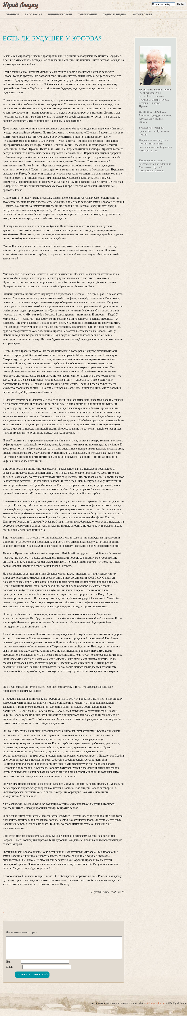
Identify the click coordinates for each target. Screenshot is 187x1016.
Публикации (87, 14)
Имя (8, 961)
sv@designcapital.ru (154, 1003)
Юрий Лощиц (20, 5)
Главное (12, 14)
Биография (34, 14)
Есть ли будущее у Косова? (52, 38)
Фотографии (142, 14)
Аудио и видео (114, 14)
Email (9, 966)
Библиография (60, 14)
